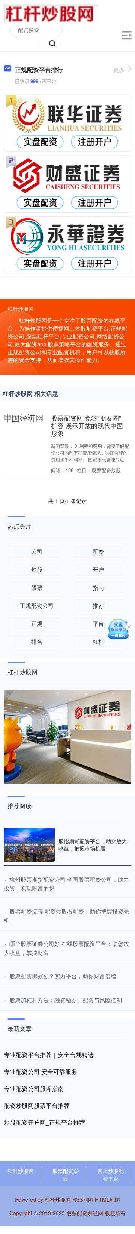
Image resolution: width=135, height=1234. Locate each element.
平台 (98, 623)
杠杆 (98, 641)
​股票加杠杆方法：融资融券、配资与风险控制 (65, 1000)
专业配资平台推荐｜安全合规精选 (49, 1054)
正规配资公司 (37, 605)
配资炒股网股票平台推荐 (37, 1105)
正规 (36, 623)
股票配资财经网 (84, 1213)
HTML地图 (107, 1199)
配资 (98, 551)
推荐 (98, 605)
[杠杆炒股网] (50, 12)
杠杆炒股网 (21, 1170)
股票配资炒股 (65, 1174)
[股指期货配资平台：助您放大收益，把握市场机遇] (29, 845)
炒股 (36, 569)
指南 (98, 587)
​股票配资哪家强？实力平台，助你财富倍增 (62, 976)
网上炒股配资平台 (111, 1174)
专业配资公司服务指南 (34, 1088)
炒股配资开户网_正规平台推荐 (44, 1122)
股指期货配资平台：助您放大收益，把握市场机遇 (92, 844)
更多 (119, 69)
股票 (36, 587)
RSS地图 (82, 1199)
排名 (36, 641)
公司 (36, 551)
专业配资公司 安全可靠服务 (40, 1071)
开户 (98, 569)
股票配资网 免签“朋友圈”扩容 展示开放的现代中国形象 (87, 426)
